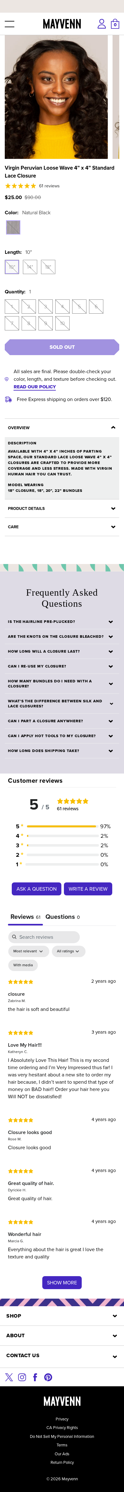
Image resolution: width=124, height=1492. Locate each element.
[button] (9, 24)
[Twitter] (9, 1376)
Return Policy (62, 1462)
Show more (62, 1282)
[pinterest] (48, 1376)
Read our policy (35, 386)
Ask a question (37, 889)
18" (48, 267)
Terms (62, 1445)
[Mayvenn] (62, 23)
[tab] (62, 917)
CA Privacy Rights (62, 1428)
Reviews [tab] (25, 916)
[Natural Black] (13, 227)
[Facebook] (35, 1376)
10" (12, 267)
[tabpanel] (62, 1113)
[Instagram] (22, 1376)
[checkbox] (23, 965)
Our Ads (62, 1454)
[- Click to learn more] (62, 1)
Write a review (88, 889)
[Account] (102, 24)
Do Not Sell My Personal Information (62, 1436)
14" (30, 267)
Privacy (62, 1419)
